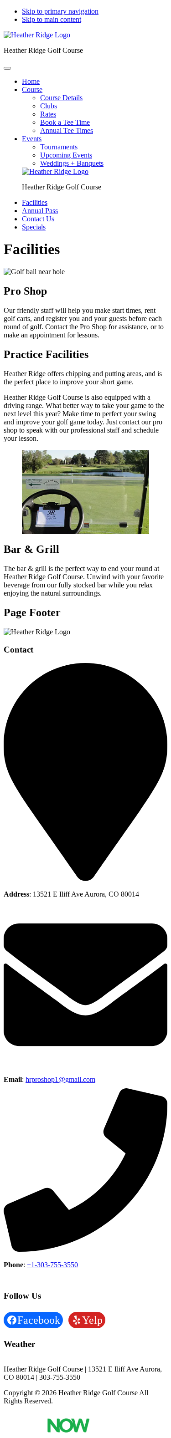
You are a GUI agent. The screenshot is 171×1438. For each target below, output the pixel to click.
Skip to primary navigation (60, 11)
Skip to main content (51, 19)
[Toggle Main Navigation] (7, 68)
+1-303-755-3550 (52, 1265)
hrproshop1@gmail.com (60, 1079)
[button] (32, 89)
